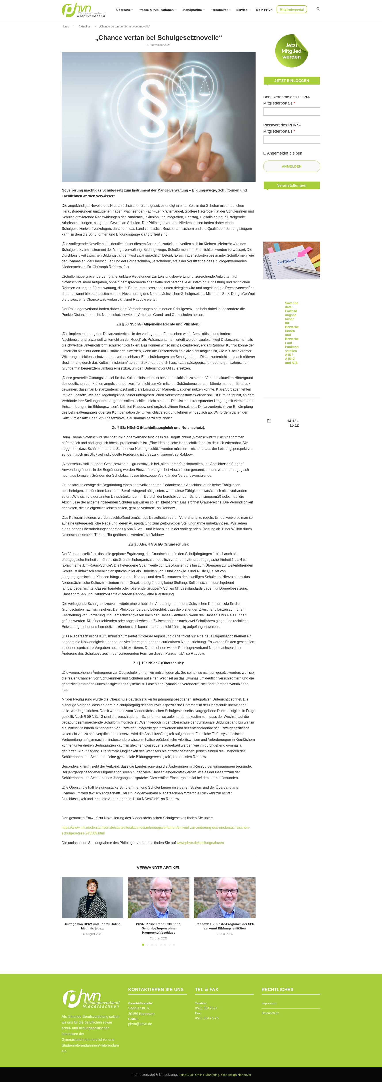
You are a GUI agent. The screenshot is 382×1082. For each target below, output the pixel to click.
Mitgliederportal (292, 9)
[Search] (318, 9)
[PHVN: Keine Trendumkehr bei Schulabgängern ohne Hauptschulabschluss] (158, 897)
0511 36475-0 (206, 1008)
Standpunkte (192, 10)
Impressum (269, 1003)
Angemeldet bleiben (284, 153)
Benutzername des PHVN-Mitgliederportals (286, 100)
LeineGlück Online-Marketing (199, 1074)
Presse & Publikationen (156, 10)
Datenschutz (270, 1013)
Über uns (123, 10)
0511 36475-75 (207, 1018)
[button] (67, 911)
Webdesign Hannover (236, 1074)
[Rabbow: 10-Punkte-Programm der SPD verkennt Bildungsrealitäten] (225, 897)
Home (65, 26)
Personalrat (219, 10)
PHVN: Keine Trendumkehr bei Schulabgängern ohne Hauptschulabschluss (158, 928)
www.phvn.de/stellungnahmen (200, 843)
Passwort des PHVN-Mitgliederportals (282, 128)
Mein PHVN (264, 10)
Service (241, 10)
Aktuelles (85, 26)
